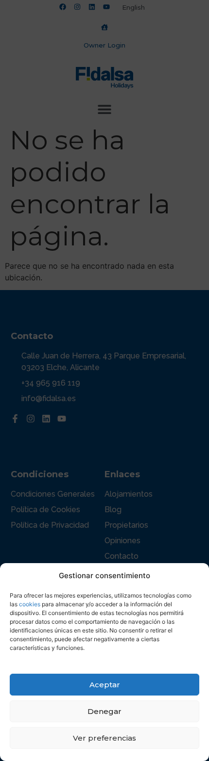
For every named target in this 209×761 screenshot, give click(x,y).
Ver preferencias (104, 738)
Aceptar (104, 684)
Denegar (104, 711)
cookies (29, 604)
